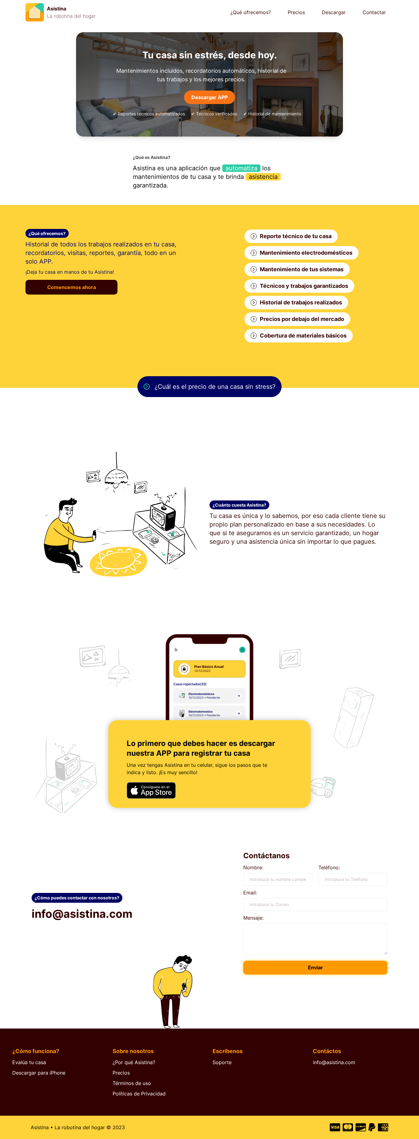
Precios (296, 12)
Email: (250, 893)
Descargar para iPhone (38, 1073)
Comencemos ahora (71, 287)
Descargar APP (209, 97)
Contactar (374, 12)
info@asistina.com (334, 1062)
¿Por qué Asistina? (134, 1062)
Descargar (334, 12)
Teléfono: (329, 867)
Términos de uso (132, 1083)
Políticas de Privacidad (139, 1094)
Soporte (222, 1062)
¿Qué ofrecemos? (250, 12)
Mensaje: (253, 918)
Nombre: (253, 867)
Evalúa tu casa (29, 1062)
